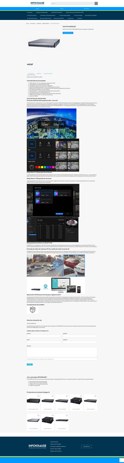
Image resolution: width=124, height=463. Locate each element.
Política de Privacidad (55, 444)
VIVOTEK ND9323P (62, 409)
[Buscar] (96, 3)
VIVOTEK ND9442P (33, 428)
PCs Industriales (78, 15)
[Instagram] (65, 460)
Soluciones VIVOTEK (59, 18)
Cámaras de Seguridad (41, 12)
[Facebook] (62, 460)
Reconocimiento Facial (45, 18)
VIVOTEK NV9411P (48, 428)
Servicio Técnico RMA (55, 448)
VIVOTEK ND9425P (91, 409)
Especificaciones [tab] (48, 73)
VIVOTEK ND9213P (48, 409)
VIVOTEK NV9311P (76, 409)
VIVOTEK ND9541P (62, 428)
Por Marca (29, 12)
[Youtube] (58, 460)
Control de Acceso (31, 15)
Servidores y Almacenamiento (47, 15)
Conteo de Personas (32, 18)
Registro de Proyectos (56, 451)
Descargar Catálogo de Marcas (58, 446)
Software (79, 18)
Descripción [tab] (31, 73)
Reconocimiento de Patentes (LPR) (75, 12)
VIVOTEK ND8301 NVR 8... (33, 409)
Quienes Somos (54, 441)
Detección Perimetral (56, 12)
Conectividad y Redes (64, 15)
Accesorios (70, 18)
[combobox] (72, 3)
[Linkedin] (55, 460)
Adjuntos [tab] (39, 73)
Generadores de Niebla (90, 15)
